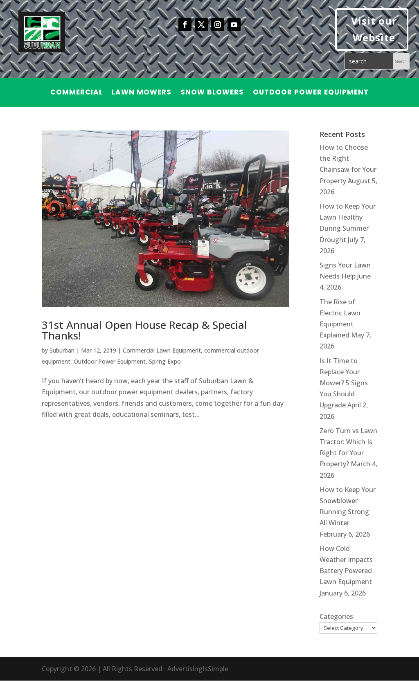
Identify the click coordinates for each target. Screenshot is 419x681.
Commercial (76, 93)
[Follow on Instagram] (217, 24)
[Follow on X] (201, 24)
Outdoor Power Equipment (311, 93)
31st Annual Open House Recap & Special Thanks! (144, 330)
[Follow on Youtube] (234, 24)
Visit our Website (374, 29)
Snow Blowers (212, 93)
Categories (336, 616)
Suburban (62, 350)
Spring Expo (165, 361)
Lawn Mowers (141, 93)
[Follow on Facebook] (184, 24)
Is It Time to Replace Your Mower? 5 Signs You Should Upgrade (344, 383)
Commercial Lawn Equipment (162, 350)
